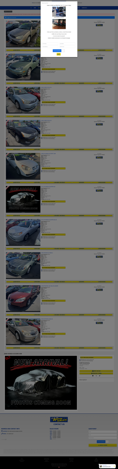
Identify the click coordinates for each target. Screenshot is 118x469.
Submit (58, 54)
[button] (99, 464)
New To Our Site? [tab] (45, 3)
